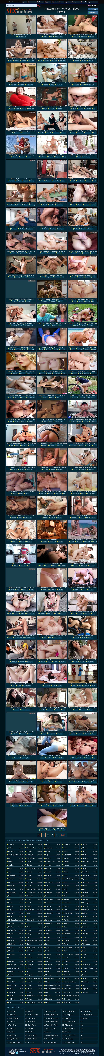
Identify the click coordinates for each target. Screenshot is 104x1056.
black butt (15, 944)
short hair (70, 1002)
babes (45, 108)
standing (89, 896)
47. (82, 1032)
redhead (93, 517)
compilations (33, 868)
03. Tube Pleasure (13, 1018)
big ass (85, 421)
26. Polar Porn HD (50, 1028)
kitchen (60, 541)
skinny (91, 710)
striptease (89, 910)
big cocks (14, 84)
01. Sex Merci (11, 1011)
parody (70, 906)
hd (63, 253)
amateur (76, 60)
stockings (89, 903)
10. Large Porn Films (14, 1042)
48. (82, 1035)
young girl (89, 992)
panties (60, 589)
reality (70, 958)
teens (32, 181)
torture (89, 958)
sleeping (40, 2)
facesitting (33, 951)
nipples (70, 861)
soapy (89, 865)
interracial (31, 60)
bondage (17, 277)
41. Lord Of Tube (86, 1011)
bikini (15, 937)
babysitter (15, 885)
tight (89, 947)
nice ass (70, 858)
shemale (70, 999)
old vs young (70, 879)
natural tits (70, 855)
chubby (17, 108)
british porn (52, 541)
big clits (15, 923)
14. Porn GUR (30, 1021)
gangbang (52, 848)
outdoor (22, 157)
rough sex (70, 975)
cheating (33, 844)
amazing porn (22, 36)
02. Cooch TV (11, 1015)
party (53, 685)
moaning (70, 844)
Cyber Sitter (81, 1053)
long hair (54, 60)
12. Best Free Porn (31, 1015)
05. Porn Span (11, 1025)
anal (10, 60)
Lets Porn (63, 64)
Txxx (64, 16)
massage (52, 975)
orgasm (70, 885)
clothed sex (33, 858)
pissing (70, 923)
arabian (14, 493)
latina (94, 277)
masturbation (52, 978)
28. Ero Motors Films (51, 1035)
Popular (93, 9)
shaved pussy (31, 613)
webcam (89, 982)
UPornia (94, 40)
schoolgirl (70, 985)
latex (52, 944)
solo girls (31, 108)
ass (15, 872)
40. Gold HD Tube (68, 1042)
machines (49, 758)
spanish (89, 879)
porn (24, 2)
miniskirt (52, 995)
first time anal (33, 978)
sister (68, 2)
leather (52, 951)
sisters (89, 851)
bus (15, 978)
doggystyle (75, 397)
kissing (52, 937)
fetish (73, 181)
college (33, 865)
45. (82, 1025)
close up (33, 855)
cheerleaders (33, 848)
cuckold (60, 301)
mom (62, 2)
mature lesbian (52, 989)
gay (52, 855)
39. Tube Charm (67, 1039)
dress (33, 927)
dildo (33, 913)
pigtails (70, 920)
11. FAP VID (29, 1011)
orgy (70, 889)
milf (51, 36)
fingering (31, 277)
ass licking (93, 421)
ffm (33, 971)
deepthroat (83, 36)
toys (21, 325)
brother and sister (30, 637)
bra (15, 958)
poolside (70, 930)
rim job (70, 971)
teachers (89, 927)
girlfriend (52, 865)
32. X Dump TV (67, 1015)
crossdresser (94, 2)
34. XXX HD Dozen (68, 1021)
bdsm (11, 277)
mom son (32, 2)
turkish (89, 971)
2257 (76, 1053)
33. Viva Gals (66, 1018)
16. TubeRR (29, 1028)
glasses (52, 872)
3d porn (15, 844)
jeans (52, 934)
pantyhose (70, 903)
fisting (33, 985)
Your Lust (63, 88)
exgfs (33, 944)
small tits (56, 181)
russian (16, 397)
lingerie (52, 961)
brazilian (15, 961)
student (89, 913)
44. (82, 1021)
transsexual (89, 964)
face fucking (33, 947)
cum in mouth (33, 889)
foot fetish (80, 181)
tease (89, 930)
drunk (55, 2)
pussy (29, 157)
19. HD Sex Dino (30, 1039)
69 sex (15, 848)
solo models (89, 875)
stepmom (76, 2)
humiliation (52, 913)
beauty (24, 108)
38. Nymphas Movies (69, 1035)
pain (70, 896)
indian (30, 734)
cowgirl (63, 133)
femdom (33, 964)
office (70, 872)
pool (70, 927)
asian (52, 84)
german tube (52, 861)
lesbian (11, 181)
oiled (70, 875)
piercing (70, 916)
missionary (52, 999)
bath (15, 896)
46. (82, 1028)
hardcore (15, 157)
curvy (33, 899)
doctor (33, 916)
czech (33, 903)
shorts (89, 844)
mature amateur (52, 985)
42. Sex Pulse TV (86, 1015)
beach (14, 301)
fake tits (33, 958)
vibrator (89, 978)
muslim (84, 2)
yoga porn (89, 989)
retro (70, 964)
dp (94, 108)
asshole (80, 301)
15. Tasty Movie (30, 1025)
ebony (82, 517)
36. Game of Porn (68, 1028)
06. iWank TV (11, 1028)
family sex (33, 961)
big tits (83, 60)
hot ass (52, 906)
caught (15, 995)
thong (89, 940)
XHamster (32, 88)
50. (82, 1042)
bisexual (15, 940)
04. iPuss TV (11, 1021)
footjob (33, 999)
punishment (70, 947)
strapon (25, 181)
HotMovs (32, 64)
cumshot (21, 84)
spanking (89, 882)
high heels (52, 899)
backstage (15, 889)
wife (89, 985)
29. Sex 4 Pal (48, 1039)
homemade (51, 734)
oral (70, 882)
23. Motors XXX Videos (51, 1018)
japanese (17, 133)
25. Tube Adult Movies (51, 1025)
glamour (52, 868)
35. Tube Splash (67, 1025)
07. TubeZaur (11, 1032)
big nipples (22, 253)
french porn (33, 1002)
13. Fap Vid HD (30, 1018)
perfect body (70, 913)
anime (15, 861)
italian (50, 421)
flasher (33, 989)
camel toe (53, 589)
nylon (70, 868)
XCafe (95, 64)
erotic (33, 937)
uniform (89, 975)
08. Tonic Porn (11, 1035)
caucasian (15, 992)
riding (70, 968)
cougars (33, 872)
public (70, 944)
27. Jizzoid (47, 1032)
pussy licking (58, 36)
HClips (33, 16)
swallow (89, 916)
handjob (45, 36)
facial (94, 349)
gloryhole (52, 875)
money (70, 851)
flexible (33, 992)
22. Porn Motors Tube (51, 1015)
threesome (62, 60)
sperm (89, 885)
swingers (89, 920)
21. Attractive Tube (50, 1011)
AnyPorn (32, 112)
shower (89, 848)
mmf (52, 1002)
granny (48, 2)
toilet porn (89, 954)
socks (89, 868)
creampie (58, 157)
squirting (89, 892)
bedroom (15, 913)
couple (86, 205)
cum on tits (33, 892)
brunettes (88, 108)
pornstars (70, 934)
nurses (70, 865)
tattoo (93, 373)
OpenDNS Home (92, 1054)
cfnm (15, 1002)
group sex (59, 84)
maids (52, 971)
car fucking (15, 985)
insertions (52, 920)
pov (78, 157)
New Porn (93, 12)
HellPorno (63, 112)
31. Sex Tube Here (68, 1011)
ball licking (15, 892)
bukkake (52, 469)
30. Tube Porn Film (50, 1042)
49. (82, 1039)
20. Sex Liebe (29, 1042)
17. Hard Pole (29, 1032)
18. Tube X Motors (31, 1035)
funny (52, 844)
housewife (52, 910)
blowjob (23, 60)
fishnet (33, 982)
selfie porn (70, 989)
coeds (33, 861)
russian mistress (70, 982)
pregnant (70, 940)
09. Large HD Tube (13, 1039)
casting (15, 989)
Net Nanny (87, 1053)
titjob (89, 951)
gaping (52, 851)
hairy (92, 253)
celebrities (15, 999)
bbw (11, 108)
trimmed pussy (89, 968)
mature (95, 541)
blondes (75, 36)
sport (63, 181)
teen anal (89, 934)
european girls (33, 940)
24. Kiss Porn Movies (51, 1021)
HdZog (95, 16)
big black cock (58, 806)
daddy (33, 906)
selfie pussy (70, 992)
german (26, 205)
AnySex (33, 40)
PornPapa (94, 88)
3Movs (64, 40)
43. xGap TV (85, 1018)
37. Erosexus (66, 1032)
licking (46, 60)
